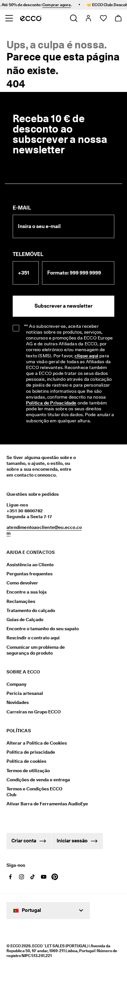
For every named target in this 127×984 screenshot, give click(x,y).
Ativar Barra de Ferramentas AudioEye (38, 803)
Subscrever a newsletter (63, 306)
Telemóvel (28, 254)
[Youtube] (44, 877)
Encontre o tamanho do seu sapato (43, 628)
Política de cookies (26, 761)
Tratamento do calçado (31, 610)
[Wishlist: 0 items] (103, 18)
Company (16, 684)
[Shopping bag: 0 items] (118, 18)
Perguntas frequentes (29, 573)
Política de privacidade (31, 752)
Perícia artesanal (25, 693)
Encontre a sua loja (27, 591)
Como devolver (22, 582)
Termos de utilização (28, 770)
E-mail (22, 208)
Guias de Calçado (25, 619)
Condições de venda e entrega (38, 779)
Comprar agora (53, 4)
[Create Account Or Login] (88, 18)
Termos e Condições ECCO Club (35, 791)
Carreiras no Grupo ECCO (34, 711)
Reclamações (21, 601)
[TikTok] (32, 877)
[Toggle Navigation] (9, 18)
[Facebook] (10, 877)
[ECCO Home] (30, 18)
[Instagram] (21, 877)
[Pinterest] (55, 877)
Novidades (18, 702)
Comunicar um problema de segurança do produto (36, 650)
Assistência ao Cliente (30, 564)
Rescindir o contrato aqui (33, 637)
